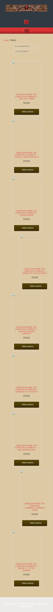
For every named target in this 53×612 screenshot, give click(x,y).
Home (6, 40)
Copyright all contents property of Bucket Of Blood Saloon (26, 605)
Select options (27, 112)
